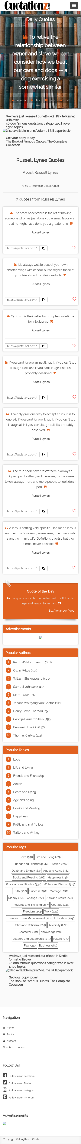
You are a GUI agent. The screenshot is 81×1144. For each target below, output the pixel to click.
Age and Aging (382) (56, 870)
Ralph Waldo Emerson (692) (32, 662)
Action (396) (59, 864)
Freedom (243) (32, 911)
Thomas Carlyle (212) (27, 735)
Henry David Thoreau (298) (31, 711)
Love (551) (26, 857)
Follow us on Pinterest (21, 1097)
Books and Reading (26, 808)
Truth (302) (20, 891)
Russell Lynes (41, 232)
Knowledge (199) (51, 932)
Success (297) (38, 891)
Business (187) (48, 945)
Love (16, 759)
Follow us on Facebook (21, 1076)
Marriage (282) (59, 891)
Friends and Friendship (28, 776)
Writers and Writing (26, 832)
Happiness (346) (58, 877)
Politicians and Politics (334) (23, 884)
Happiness (20, 816)
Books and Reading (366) (29, 877)
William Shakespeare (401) (31, 678)
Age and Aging (23, 800)
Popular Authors (18, 653)
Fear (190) (30, 945)
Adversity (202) (57, 925)
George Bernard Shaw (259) (32, 719)
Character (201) (28, 932)
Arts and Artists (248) (60, 898)
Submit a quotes (15, 1047)
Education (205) (64, 918)
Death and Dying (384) (26, 870)
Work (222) (51, 911)
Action (17, 784)
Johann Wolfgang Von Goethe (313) (37, 703)
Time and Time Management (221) (29, 918)
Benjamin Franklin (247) (29, 727)
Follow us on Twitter (20, 1083)
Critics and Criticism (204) (30, 925)
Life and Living (23, 767)
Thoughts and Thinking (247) (30, 904)
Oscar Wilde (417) (25, 670)
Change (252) (35, 898)
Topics (10, 1034)
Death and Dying (24, 792)
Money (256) (16, 898)
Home (10, 1027)
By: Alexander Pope (61, 610)
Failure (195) (61, 938)
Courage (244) (60, 904)
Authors (11, 1040)
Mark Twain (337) (24, 695)
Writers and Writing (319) (59, 884)
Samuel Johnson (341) (28, 687)
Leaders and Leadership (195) (32, 938)
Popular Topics (17, 750)
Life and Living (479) (48, 857)
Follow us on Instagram (21, 1090)
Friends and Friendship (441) (31, 864)
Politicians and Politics (28, 824)
